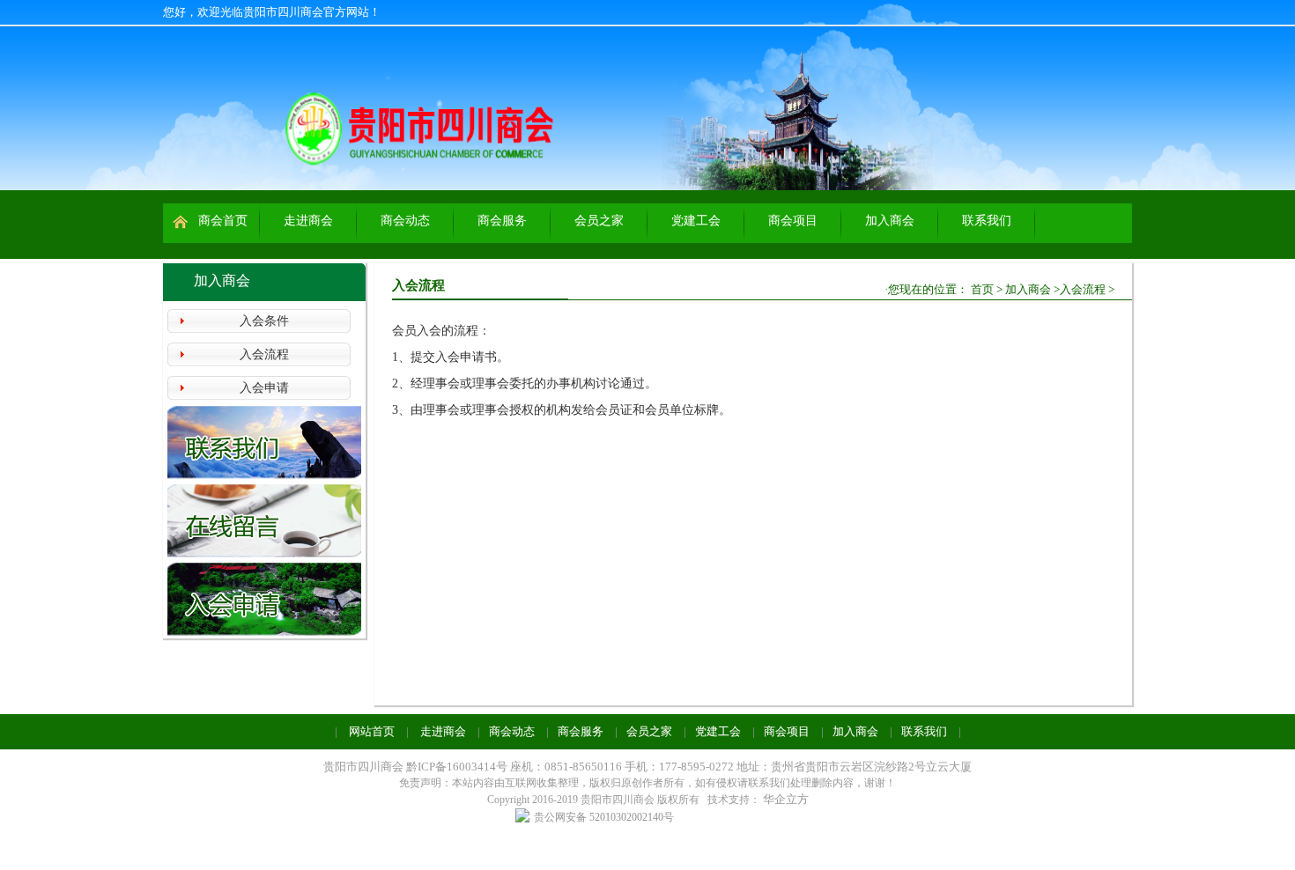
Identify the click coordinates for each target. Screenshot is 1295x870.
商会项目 (793, 220)
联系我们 (986, 220)
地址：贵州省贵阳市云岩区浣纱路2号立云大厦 (854, 766)
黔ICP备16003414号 (458, 766)
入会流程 (264, 354)
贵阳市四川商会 (363, 766)
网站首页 (372, 731)
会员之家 (599, 220)
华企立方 (786, 799)
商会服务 (502, 220)
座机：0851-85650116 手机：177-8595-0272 (622, 766)
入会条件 (264, 321)
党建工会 (696, 220)
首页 (982, 289)
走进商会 (308, 220)
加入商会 (889, 220)
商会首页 (223, 220)
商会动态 (405, 220)
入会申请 (264, 387)
